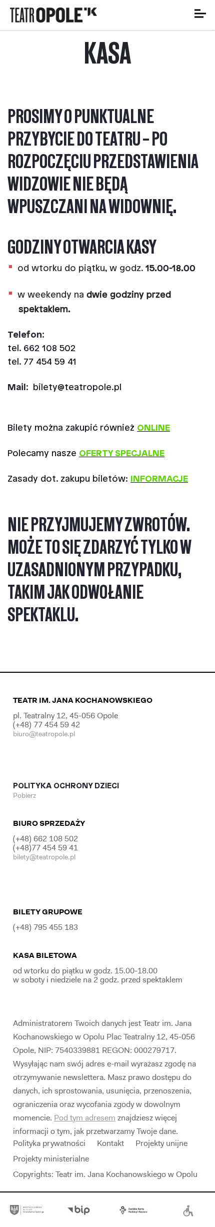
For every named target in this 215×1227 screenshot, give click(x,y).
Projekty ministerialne (51, 1158)
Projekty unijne (162, 1143)
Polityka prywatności (49, 1143)
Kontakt (110, 1143)
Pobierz (25, 795)
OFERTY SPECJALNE (121, 454)
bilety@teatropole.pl (77, 388)
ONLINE (153, 428)
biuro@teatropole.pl (44, 733)
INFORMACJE (159, 479)
